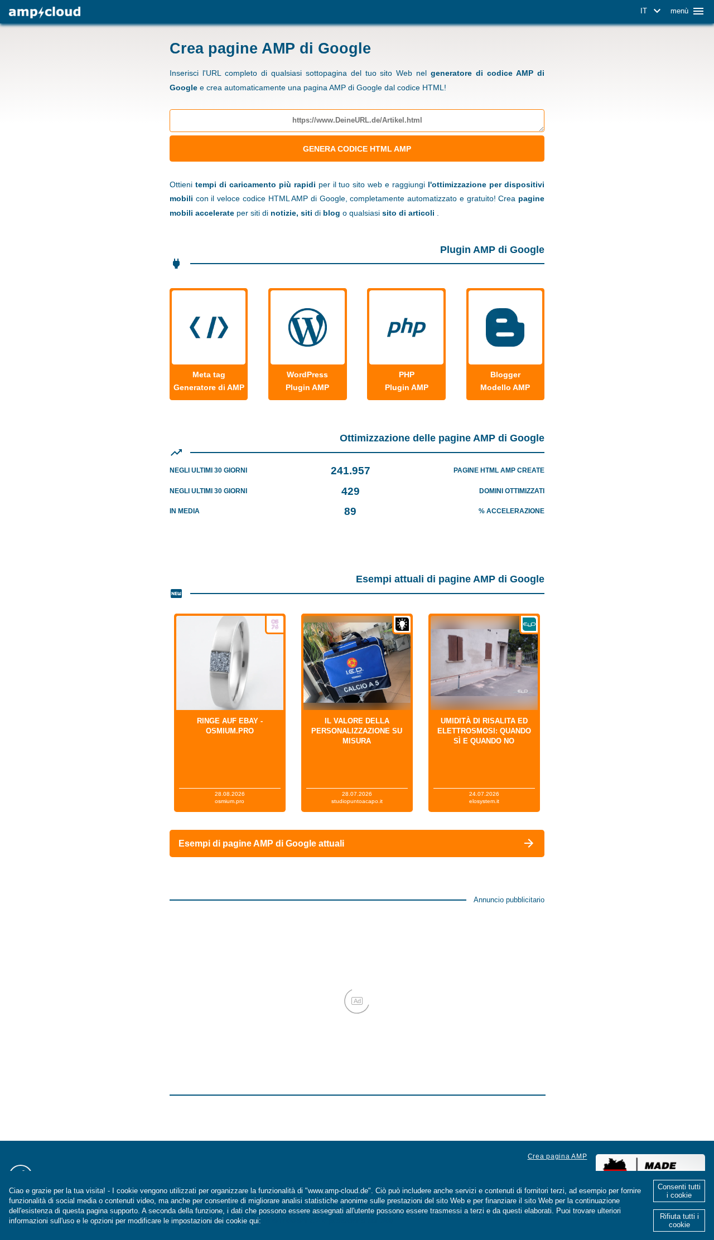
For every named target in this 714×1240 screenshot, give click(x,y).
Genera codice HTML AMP (357, 148)
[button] (652, 11)
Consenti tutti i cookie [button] (679, 1191)
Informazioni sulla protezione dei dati (328, 1221)
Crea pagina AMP (557, 1156)
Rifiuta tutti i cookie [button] (679, 1220)
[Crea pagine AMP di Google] (44, 12)
